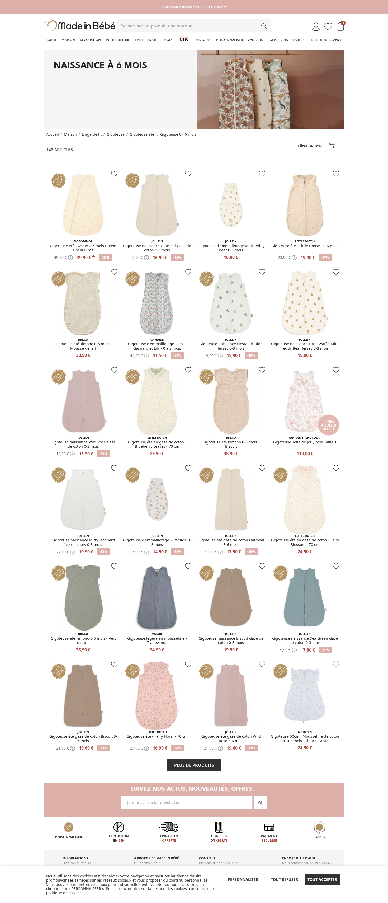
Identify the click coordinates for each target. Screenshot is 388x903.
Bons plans (277, 39)
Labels (298, 39)
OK (260, 802)
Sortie (51, 39)
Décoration (90, 39)
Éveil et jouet (147, 39)
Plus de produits (194, 765)
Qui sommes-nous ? (148, 863)
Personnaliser (229, 39)
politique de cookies (64, 892)
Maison (68, 39)
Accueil (52, 134)
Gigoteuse (116, 134)
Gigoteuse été (142, 134)
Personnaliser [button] (243, 879)
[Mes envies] (328, 26)
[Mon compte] (316, 26)
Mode (168, 39)
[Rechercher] (264, 25)
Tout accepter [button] (322, 879)
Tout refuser (284, 879)
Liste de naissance (325, 39)
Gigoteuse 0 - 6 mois (178, 134)
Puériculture (118, 39)
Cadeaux (255, 39)
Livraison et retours (77, 863)
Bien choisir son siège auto (218, 863)
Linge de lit (92, 134)
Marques (203, 39)
